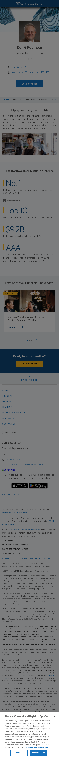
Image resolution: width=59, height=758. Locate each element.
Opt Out (19, 753)
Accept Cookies (38, 753)
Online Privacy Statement (37, 747)
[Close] (55, 716)
